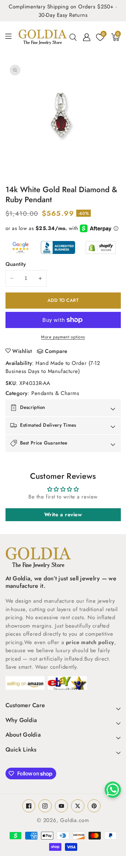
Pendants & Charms (55, 393)
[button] (11, 37)
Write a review (63, 514)
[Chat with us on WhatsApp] (113, 790)
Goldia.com (74, 820)
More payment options (63, 337)
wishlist (22, 351)
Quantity (15, 264)
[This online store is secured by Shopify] (101, 247)
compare (56, 351)
